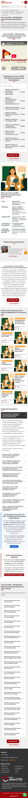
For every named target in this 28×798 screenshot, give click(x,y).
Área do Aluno (5, 768)
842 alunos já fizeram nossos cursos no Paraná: (12, 677)
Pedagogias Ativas (19, 12)
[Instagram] (9, 760)
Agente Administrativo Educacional (19, 350)
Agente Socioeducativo (7, 363)
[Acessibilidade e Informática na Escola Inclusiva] (7, 323)
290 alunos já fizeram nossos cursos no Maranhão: (12, 647)
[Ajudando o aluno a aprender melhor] (20, 397)
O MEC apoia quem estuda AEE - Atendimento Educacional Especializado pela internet (11, 475)
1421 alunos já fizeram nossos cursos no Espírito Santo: (12, 637)
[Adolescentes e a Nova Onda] (20, 338)
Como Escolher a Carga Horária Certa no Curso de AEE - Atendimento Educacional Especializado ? (13, 501)
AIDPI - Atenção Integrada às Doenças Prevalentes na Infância (20, 379)
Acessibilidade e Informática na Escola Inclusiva (20, 322)
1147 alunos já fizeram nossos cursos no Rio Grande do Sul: (12, 708)
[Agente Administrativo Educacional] (7, 351)
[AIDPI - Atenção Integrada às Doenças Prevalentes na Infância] (7, 381)
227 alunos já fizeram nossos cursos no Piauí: (12, 688)
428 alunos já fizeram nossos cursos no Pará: (12, 667)
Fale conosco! (14, 744)
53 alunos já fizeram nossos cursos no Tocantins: (12, 734)
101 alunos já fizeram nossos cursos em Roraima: (12, 713)
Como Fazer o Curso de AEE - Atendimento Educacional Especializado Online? (10, 488)
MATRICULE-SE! (13, 155)
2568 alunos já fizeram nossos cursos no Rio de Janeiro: (12, 693)
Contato (17, 770)
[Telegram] (14, 760)
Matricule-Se (5, 766)
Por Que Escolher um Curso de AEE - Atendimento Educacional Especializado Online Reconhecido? (12, 469)
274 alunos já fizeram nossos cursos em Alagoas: (12, 606)
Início (2, 10)
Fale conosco (14, 158)
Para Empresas (18, 768)
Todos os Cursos (6, 770)
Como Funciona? (19, 766)
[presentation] (25, 250)
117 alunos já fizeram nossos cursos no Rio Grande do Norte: (13, 698)
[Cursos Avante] (11, 778)
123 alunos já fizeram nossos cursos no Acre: (12, 601)
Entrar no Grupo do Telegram (14, 574)
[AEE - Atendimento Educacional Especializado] (14, 177)
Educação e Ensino (14, 10)
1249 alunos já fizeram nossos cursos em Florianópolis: (12, 718)
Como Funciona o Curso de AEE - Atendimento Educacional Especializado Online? (11, 495)
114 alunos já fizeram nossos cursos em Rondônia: (12, 703)
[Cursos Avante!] (6, 2)
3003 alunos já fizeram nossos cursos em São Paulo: (12, 729)
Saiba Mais (14, 546)
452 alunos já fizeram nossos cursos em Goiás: (12, 642)
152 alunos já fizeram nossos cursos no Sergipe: (12, 723)
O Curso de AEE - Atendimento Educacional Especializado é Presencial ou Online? (11, 456)
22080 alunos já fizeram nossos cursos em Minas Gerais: (13, 662)
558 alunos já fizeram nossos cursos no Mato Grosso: (12, 652)
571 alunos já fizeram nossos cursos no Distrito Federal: (12, 631)
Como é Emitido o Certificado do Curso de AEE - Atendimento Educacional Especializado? (11, 462)
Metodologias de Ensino (8, 12)
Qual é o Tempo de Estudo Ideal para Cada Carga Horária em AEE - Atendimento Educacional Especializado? (12, 508)
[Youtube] (11, 760)
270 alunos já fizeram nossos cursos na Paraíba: (12, 672)
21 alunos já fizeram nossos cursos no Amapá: (11, 616)
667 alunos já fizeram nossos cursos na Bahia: (12, 621)
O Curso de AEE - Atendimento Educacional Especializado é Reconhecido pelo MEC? (11, 415)
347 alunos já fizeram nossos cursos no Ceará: (12, 626)
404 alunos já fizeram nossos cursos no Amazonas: (12, 611)
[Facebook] (13, 760)
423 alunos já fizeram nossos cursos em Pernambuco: (12, 683)
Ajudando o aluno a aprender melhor (7, 395)
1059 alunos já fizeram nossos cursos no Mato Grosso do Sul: (12, 657)
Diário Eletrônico (5, 772)
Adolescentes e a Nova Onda (7, 335)
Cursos (6, 10)
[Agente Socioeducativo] (20, 365)
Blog (16, 772)
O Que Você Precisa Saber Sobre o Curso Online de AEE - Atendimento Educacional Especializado (12, 482)
